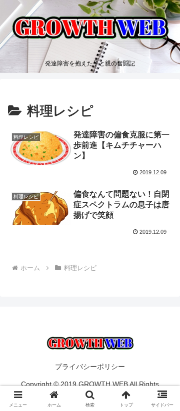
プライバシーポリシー (90, 367)
